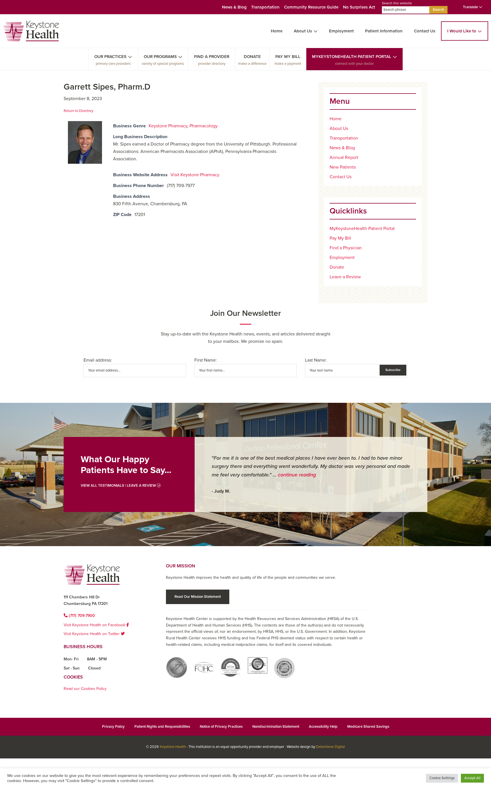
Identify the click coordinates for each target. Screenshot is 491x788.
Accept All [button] (472, 778)
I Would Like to (461, 31)
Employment (341, 31)
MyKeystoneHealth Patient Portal (351, 56)
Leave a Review (345, 277)
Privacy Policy (113, 726)
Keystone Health (173, 747)
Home (276, 31)
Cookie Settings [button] (442, 778)
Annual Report (344, 157)
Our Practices (110, 56)
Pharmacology (204, 126)
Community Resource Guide (311, 7)
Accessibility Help (323, 726)
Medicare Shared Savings (368, 726)
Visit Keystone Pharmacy (194, 175)
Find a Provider (211, 56)
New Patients (343, 167)
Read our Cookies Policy (85, 688)
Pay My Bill (287, 56)
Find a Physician (346, 248)
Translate (471, 7)
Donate (252, 56)
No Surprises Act (359, 7)
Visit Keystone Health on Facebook (95, 625)
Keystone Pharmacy (168, 126)
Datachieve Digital (330, 747)
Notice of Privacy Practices (221, 726)
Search (438, 9)
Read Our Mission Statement (197, 596)
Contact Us (424, 31)
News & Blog (234, 7)
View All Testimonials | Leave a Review (119, 485)
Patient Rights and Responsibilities (162, 726)
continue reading (297, 475)
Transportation (265, 7)
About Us (303, 31)
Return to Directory (78, 111)
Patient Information (384, 31)
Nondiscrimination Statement (275, 726)
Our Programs (160, 56)
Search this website (397, 3)
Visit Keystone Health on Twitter (92, 633)
